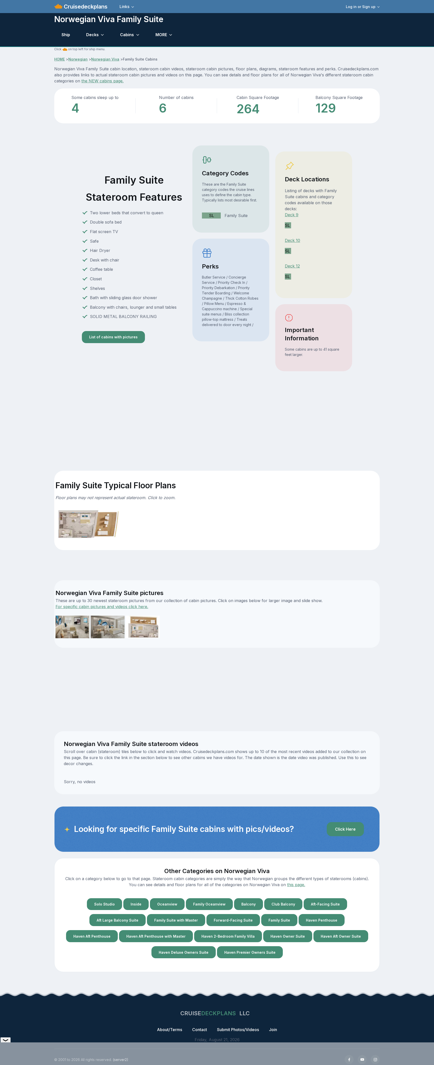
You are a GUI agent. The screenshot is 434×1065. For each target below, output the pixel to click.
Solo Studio (104, 904)
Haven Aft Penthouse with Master (156, 936)
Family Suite (279, 920)
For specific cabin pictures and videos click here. (102, 606)
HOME (59, 59)
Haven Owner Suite (287, 936)
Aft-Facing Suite (325, 904)
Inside (136, 904)
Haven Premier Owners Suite (250, 952)
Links (124, 6)
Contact (199, 1029)
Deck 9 (291, 214)
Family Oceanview (209, 904)
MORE (161, 34)
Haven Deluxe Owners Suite (183, 952)
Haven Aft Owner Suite (341, 936)
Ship (66, 34)
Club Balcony (283, 904)
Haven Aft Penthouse (92, 936)
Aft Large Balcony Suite (117, 920)
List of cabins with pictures (113, 337)
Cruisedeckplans (84, 6)
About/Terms (169, 1029)
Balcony (248, 904)
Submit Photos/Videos (238, 1029)
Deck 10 (292, 240)
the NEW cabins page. (102, 80)
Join (273, 1029)
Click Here (345, 829)
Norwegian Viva (105, 59)
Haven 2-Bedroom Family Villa (228, 936)
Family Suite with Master (176, 920)
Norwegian (78, 59)
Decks (92, 34)
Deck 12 (292, 266)
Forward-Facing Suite (233, 920)
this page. (296, 884)
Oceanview (167, 904)
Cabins (127, 34)
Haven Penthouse (321, 920)
